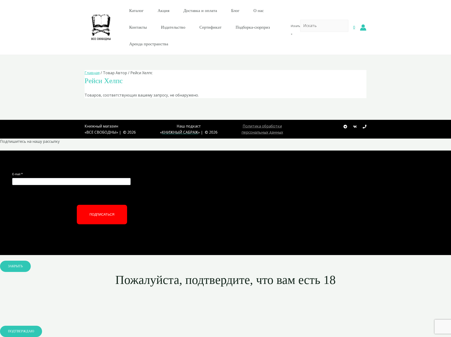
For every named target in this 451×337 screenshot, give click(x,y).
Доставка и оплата (200, 10)
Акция (163, 10)
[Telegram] (345, 126)
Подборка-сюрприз (253, 27)
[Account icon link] (363, 27)
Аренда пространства (148, 44)
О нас (258, 10)
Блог (235, 10)
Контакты (138, 27)
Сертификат (210, 27)
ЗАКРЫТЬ (15, 266)
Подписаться (101, 214)
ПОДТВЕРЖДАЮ (21, 331)
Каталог (136, 10)
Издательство (173, 27)
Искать (295, 26)
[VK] (355, 126)
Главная (92, 72)
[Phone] (364, 126)
